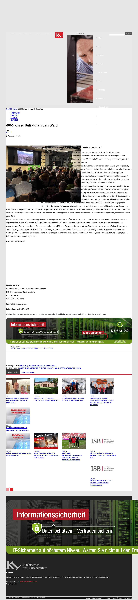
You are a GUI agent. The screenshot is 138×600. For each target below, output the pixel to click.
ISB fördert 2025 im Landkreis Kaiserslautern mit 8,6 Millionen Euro (103, 455)
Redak (8, 132)
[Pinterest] (25, 139)
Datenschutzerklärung (43, 33)
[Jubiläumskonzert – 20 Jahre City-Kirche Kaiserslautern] (74, 393)
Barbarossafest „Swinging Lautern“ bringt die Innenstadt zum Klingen (46, 455)
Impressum (28, 33)
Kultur (101, 116)
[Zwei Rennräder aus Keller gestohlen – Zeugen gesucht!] (18, 423)
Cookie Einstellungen (94, 598)
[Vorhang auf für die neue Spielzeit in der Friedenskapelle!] (46, 393)
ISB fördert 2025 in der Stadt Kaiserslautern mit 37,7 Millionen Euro (101, 483)
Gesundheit (103, 107)
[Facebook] (9, 139)
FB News (14, 115)
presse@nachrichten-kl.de (28, 581)
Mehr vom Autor (27, 372)
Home (12, 33)
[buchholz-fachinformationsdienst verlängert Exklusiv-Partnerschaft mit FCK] (74, 448)
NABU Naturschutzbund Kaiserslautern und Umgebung (32, 348)
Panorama (102, 124)
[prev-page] (7, 489)
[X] (17, 139)
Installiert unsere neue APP (100, 577)
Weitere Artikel (13, 372)
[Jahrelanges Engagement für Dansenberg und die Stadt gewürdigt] (18, 393)
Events (19, 33)
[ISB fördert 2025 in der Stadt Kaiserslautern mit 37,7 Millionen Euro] (102, 476)
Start (8, 109)
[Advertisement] (69, 263)
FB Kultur (13, 109)
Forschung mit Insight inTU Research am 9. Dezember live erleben (49, 368)
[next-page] (11, 489)
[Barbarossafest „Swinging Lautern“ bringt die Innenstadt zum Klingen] (46, 448)
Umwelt (14, 120)
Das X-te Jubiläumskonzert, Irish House (38, 366)
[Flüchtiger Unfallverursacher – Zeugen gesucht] (18, 448)
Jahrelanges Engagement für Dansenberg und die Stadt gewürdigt (17, 400)
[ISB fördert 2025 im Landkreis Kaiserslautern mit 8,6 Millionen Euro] (102, 448)
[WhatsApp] (33, 139)
